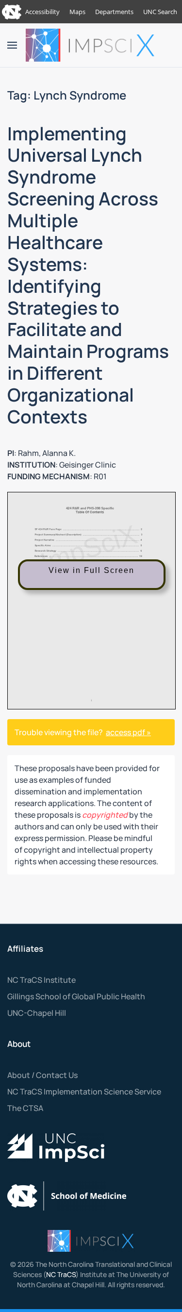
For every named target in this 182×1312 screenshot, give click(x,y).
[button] (12, 45)
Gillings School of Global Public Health (76, 996)
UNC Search (160, 11)
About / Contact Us (42, 1075)
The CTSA (25, 1108)
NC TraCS (61, 1274)
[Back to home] (91, 45)
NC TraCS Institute (41, 980)
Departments (114, 11)
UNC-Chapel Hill (36, 1013)
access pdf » (128, 732)
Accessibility (42, 11)
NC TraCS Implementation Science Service (84, 1091)
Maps (77, 11)
